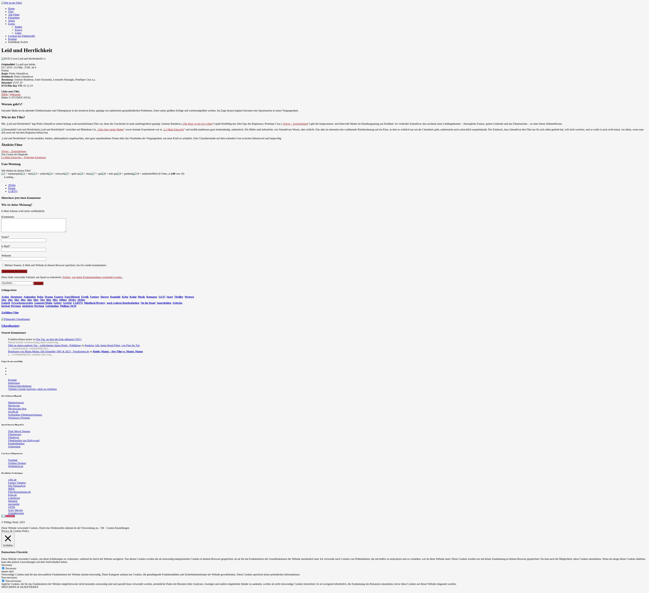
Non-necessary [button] (9, 577)
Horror (105, 296)
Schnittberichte (16, 513)
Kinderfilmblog (16, 443)
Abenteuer (16, 296)
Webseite (6, 255)
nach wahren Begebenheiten (123, 302)
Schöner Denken (17, 463)
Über (11, 11)
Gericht (67, 302)
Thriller (178, 296)
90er (55, 299)
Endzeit (5, 302)
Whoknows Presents (19, 417)
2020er (81, 299)
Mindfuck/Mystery (94, 302)
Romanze (151, 296)
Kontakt (12, 39)
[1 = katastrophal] (11, 173)
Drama (11, 188)
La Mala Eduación (174, 129)
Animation (29, 296)
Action (5, 296)
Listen (18, 32)
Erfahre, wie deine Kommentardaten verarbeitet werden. (92, 277)
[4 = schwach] (57, 173)
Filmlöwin (13, 437)
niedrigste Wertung (33, 306)
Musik (141, 296)
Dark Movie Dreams (19, 431)
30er (16, 299)
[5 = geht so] (72, 173)
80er (48, 299)
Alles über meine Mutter (111, 129)
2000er (63, 299)
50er (29, 299)
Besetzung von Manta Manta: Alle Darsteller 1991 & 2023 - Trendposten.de (48, 351)
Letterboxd (14, 498)
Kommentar (7, 216)
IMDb (4, 94)
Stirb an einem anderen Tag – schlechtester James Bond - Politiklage (44, 345)
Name (4, 237)
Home (11, 8)
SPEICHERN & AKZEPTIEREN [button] (19, 587)
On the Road (148, 302)
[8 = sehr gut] (109, 173)
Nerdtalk (12, 460)
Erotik (85, 296)
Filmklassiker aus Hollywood (23, 440)
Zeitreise (177, 302)
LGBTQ (12, 191)
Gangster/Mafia (43, 302)
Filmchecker (14, 434)
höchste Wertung (11, 306)
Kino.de (12, 495)
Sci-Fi (162, 296)
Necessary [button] (6, 565)
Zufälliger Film (10, 312)
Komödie (115, 296)
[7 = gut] (96, 173)
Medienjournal (16, 402)
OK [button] (102, 528)
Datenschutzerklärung (19, 386)
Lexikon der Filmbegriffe (21, 36)
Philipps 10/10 (68, 306)
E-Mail (5, 246)
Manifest (12, 501)
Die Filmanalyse (17, 485)
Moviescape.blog (17, 408)
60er (36, 299)
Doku (40, 296)
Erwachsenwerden (22, 302)
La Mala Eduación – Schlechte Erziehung (23, 157)
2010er (12, 185)
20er (10, 299)
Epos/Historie (72, 296)
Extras (11, 23)
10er (3, 299)
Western (189, 296)
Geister (58, 302)
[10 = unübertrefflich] (146, 173)
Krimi (133, 296)
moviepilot (13, 504)
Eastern (58, 296)
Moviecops (14, 405)
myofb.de (13, 411)
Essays (18, 29)
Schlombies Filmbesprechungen (25, 414)
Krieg (125, 296)
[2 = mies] (27, 173)
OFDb (11, 507)
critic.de (12, 479)
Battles (18, 26)
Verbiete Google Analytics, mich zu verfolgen (32, 389)
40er (23, 299)
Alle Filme (13, 14)
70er (42, 299)
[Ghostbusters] (15, 319)
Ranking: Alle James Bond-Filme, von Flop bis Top (112, 345)
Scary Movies (15, 510)
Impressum (14, 383)
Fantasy (94, 296)
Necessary (10, 568)
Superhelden (164, 302)
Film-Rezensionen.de (19, 491)
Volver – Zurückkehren (295, 123)
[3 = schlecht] (41, 173)
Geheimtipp (52, 306)
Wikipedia (15, 94)
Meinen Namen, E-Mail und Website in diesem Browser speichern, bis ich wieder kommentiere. (56, 265)
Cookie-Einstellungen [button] (117, 528)
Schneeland (14, 446)
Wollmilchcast (15, 466)
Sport (169, 296)
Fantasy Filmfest (17, 482)
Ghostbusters (10, 326)
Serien (11, 20)
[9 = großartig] (125, 173)
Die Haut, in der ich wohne (197, 123)
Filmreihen (14, 17)
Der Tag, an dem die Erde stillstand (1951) (58, 339)
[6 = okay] (85, 173)
